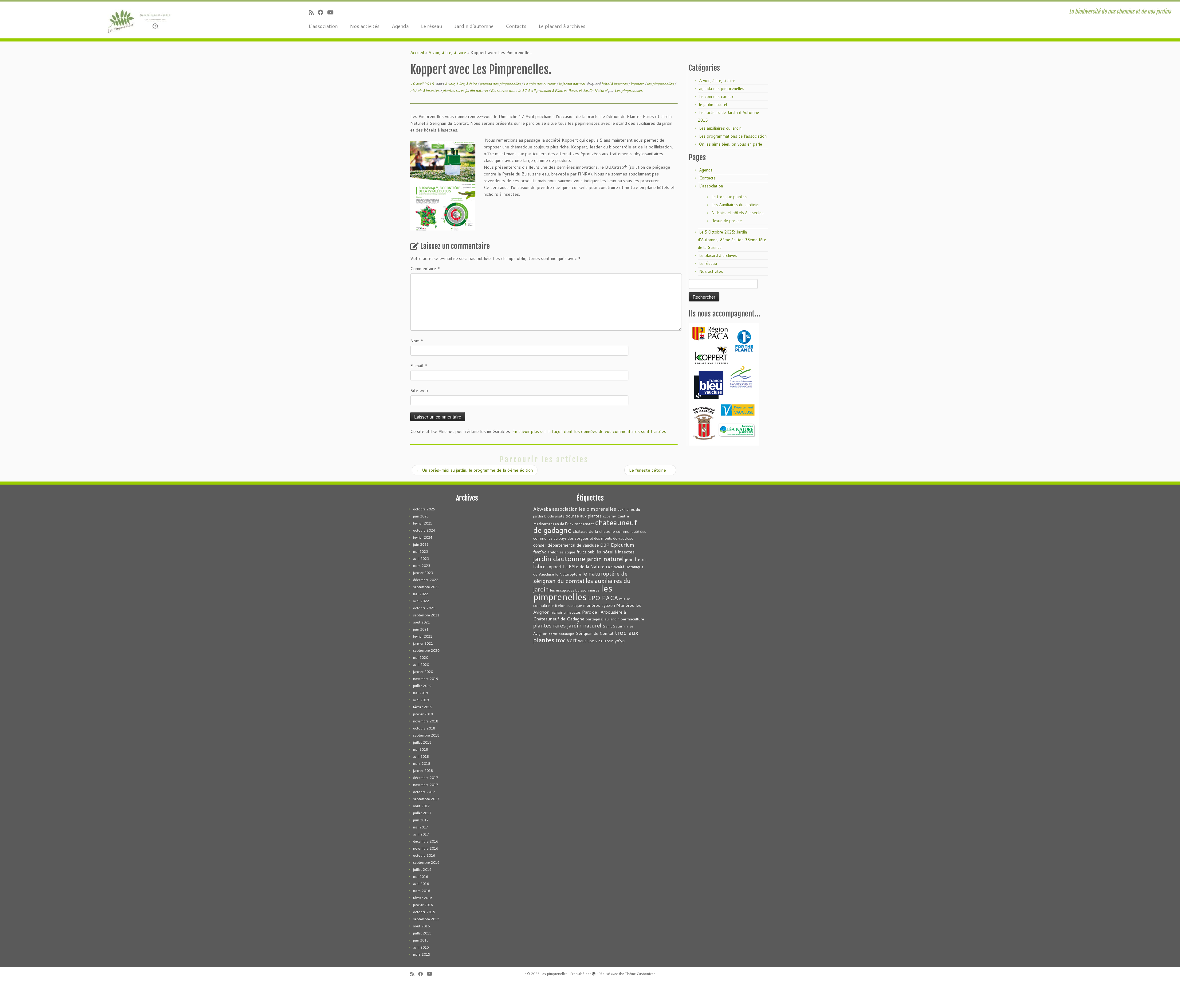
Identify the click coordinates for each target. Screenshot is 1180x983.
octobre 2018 (424, 728)
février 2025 (422, 523)
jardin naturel (604, 558)
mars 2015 (421, 954)
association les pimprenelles (584, 508)
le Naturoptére (568, 574)
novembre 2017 (425, 784)
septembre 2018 (426, 735)
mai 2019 (420, 692)
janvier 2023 (423, 572)
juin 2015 (421, 940)
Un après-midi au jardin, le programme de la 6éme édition (474, 470)
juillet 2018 (422, 742)
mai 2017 (420, 827)
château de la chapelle (594, 531)
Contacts (516, 25)
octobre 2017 (424, 791)
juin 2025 (421, 516)
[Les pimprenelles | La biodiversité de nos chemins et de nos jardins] (136, 20)
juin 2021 (421, 629)
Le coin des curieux (540, 83)
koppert (638, 83)
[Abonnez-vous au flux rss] (313, 12)
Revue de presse (726, 220)
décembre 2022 (425, 579)
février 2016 (422, 897)
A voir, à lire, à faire (447, 52)
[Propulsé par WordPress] (594, 972)
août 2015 (421, 926)
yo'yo (620, 640)
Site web (419, 390)
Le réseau (431, 25)
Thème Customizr (639, 973)
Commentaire (425, 268)
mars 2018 (421, 763)
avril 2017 (421, 834)
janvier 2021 (423, 643)
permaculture (632, 619)
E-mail (418, 366)
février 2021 (422, 636)
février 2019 (422, 707)
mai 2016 (420, 876)
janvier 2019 (423, 714)
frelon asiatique (561, 552)
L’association (323, 25)
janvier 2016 (423, 904)
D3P (604, 545)
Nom (416, 341)
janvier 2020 (423, 671)
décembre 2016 (425, 841)
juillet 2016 (422, 869)
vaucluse (586, 640)
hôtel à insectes (614, 83)
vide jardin (604, 640)
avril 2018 (421, 756)
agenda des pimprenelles (500, 83)
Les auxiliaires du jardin (720, 128)
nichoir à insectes (425, 90)
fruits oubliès (588, 552)
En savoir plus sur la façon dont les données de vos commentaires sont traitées (589, 431)
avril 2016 (421, 883)
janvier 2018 (423, 770)
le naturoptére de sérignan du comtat (580, 577)
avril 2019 (421, 700)
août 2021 (421, 622)
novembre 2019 (425, 678)
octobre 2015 (424, 912)
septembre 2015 (426, 919)
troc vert (566, 640)
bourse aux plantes (584, 516)
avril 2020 (421, 664)
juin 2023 (421, 544)
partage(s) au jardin (603, 619)
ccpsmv (609, 516)
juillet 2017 (422, 813)
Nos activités (365, 25)
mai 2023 (420, 551)
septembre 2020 (426, 650)
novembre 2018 (425, 721)
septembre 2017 (426, 798)
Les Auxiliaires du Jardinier (735, 204)
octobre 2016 (424, 855)
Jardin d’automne (474, 25)
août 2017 (421, 806)
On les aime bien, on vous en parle (730, 144)
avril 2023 (421, 558)
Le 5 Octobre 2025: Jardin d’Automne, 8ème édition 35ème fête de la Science (732, 239)
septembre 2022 (426, 586)
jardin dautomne (559, 558)
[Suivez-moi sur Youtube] (332, 12)
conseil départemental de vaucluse (566, 545)
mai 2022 (420, 594)
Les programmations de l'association (733, 136)
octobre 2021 (424, 608)
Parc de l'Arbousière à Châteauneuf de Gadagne (579, 615)
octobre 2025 (424, 509)
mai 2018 (420, 749)
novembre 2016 (425, 848)
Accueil (417, 52)
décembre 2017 (425, 777)
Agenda (400, 25)
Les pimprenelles (629, 90)
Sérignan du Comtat (595, 633)
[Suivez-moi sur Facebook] (322, 12)
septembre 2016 (426, 862)
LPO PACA (603, 598)
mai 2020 (420, 657)
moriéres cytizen (599, 605)
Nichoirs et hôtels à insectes (737, 212)
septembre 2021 (426, 615)
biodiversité (554, 516)
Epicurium (622, 544)
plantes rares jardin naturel (465, 90)
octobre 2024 (424, 530)
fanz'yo (540, 552)
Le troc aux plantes (729, 196)
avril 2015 (421, 947)
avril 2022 (421, 601)
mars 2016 (421, 890)
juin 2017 (421, 820)
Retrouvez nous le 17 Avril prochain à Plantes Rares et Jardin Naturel (549, 90)
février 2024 (422, 537)
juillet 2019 (422, 685)
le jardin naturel (572, 83)
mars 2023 (421, 565)
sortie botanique (562, 633)
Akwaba (542, 508)
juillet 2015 (422, 933)
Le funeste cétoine (650, 470)
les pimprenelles (661, 83)
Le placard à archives (562, 25)
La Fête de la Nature (583, 566)
